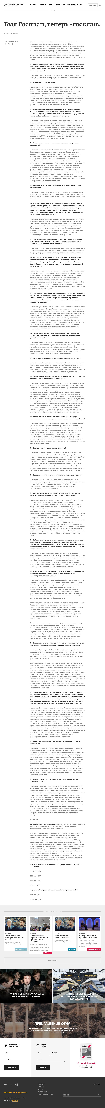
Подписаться (11, 1068)
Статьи (43, 5)
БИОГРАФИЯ (60, 5)
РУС (90, 5)
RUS (95, 1084)
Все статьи (52, 961)
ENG (94, 5)
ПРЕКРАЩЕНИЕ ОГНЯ (74, 5)
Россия (15, 33)
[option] (52, 1020)
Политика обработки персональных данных (15, 1098)
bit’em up (15, 1100)
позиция (33, 5)
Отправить (43, 1068)
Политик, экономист (13, 5)
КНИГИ (50, 5)
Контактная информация (15, 1092)
